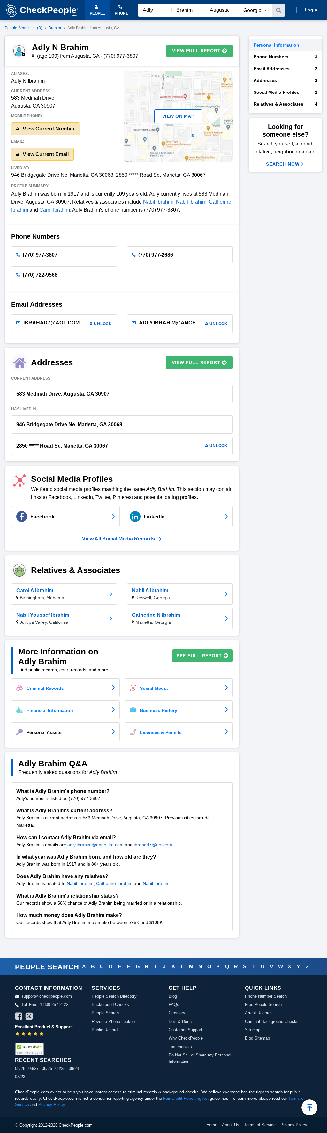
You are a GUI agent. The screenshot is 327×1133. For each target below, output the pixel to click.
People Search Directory (114, 996)
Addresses (285, 80)
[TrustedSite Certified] (29, 1049)
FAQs (174, 1004)
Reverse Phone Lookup (113, 1021)
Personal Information (276, 45)
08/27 (33, 1068)
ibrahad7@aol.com (153, 844)
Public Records (106, 1029)
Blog (173, 996)
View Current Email (45, 154)
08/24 (74, 1068)
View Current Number (48, 128)
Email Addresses (285, 68)
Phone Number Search (266, 996)
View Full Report (196, 50)
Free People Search (263, 1004)
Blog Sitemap (257, 1038)
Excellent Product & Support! (44, 1027)
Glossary (177, 1012)
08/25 (60, 1068)
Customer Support (185, 1029)
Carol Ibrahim (54, 209)
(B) (39, 28)
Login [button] (311, 9)
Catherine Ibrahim (114, 883)
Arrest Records (259, 1012)
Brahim (55, 28)
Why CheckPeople (186, 1038)
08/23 (20, 1076)
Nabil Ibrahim (158, 202)
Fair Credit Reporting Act (186, 1098)
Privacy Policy (51, 1104)
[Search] (278, 10)
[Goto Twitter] (29, 1017)
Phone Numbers (285, 56)
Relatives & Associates (285, 104)
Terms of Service (260, 1124)
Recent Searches (43, 1060)
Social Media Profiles (285, 92)
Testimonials (180, 1046)
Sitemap (252, 1029)
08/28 (20, 1068)
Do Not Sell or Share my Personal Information (200, 1058)
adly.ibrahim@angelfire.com (95, 844)
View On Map (178, 116)
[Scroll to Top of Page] (309, 1107)
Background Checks (110, 1004)
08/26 (47, 1068)
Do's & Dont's (181, 1021)
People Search (18, 28)
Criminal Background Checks (272, 1021)
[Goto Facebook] (19, 1017)
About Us (230, 1124)
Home (211, 1124)
